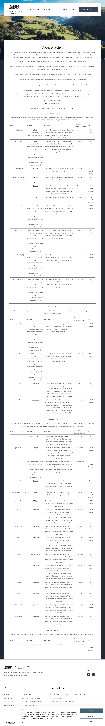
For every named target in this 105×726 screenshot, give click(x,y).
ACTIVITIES (58, 10)
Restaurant (47, 10)
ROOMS (38, 10)
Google (35, 186)
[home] (14, 9)
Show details (25, 722)
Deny (91, 721)
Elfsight (35, 130)
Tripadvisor (35, 383)
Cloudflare (35, 168)
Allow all (91, 710)
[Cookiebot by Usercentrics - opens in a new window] (10, 723)
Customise (90, 716)
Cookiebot (69, 108)
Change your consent (52, 103)
